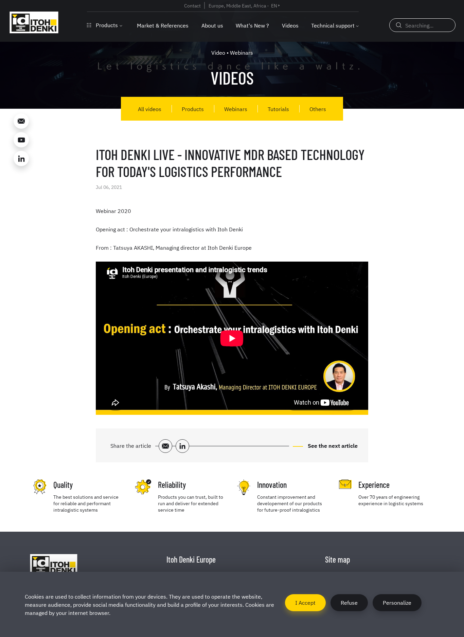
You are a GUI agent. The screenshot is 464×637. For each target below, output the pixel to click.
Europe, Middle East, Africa (237, 5)
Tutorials (278, 108)
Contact (192, 5)
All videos (149, 108)
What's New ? (252, 25)
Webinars (235, 108)
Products (107, 25)
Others (317, 108)
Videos (290, 25)
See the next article (332, 445)
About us (212, 25)
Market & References (163, 25)
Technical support (333, 25)
